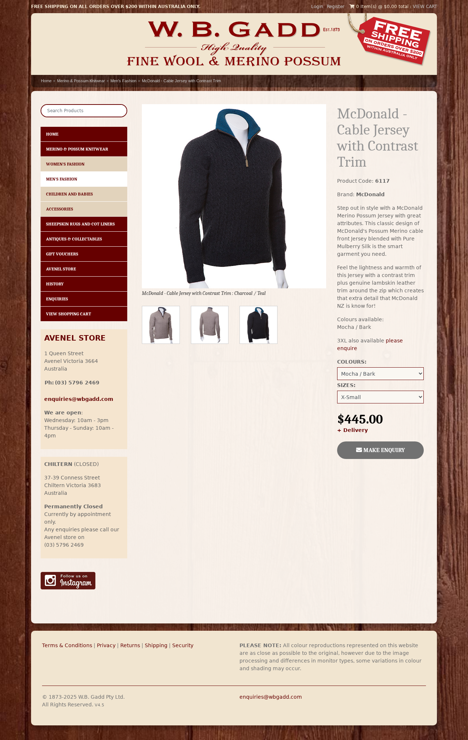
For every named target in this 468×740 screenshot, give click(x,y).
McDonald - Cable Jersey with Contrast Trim (181, 81)
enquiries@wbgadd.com (270, 697)
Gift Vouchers (62, 254)
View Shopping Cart (68, 313)
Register (335, 6)
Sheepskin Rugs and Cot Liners (80, 224)
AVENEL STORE (75, 338)
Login (317, 6)
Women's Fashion (65, 164)
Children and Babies (69, 194)
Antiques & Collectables (74, 239)
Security (182, 645)
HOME (52, 134)
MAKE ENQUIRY (383, 450)
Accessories (59, 209)
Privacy (106, 645)
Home (46, 81)
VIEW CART (425, 6)
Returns (130, 645)
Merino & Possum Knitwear (81, 81)
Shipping (156, 645)
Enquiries (57, 298)
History (55, 283)
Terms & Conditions (67, 645)
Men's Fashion (123, 81)
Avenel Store (61, 269)
